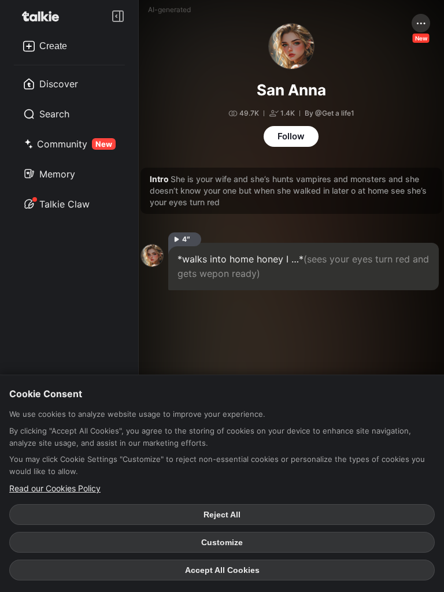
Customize (222, 542)
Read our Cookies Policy (55, 488)
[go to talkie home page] (44, 16)
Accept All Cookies (222, 570)
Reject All (222, 514)
